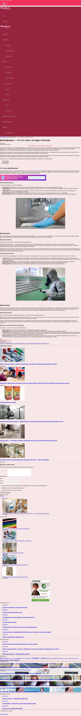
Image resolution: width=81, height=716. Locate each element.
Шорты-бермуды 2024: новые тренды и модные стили (15, 577)
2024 (1, 658)
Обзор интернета (9, 132)
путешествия (4, 660)
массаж (40, 658)
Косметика (7, 94)
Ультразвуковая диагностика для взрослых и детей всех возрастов (20, 673)
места (43, 658)
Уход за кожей (8, 72)
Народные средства (10, 50)
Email (1, 480)
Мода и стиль (8, 110)
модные (48, 658)
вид (1, 340)
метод (9, 340)
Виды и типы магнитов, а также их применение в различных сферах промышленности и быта (28, 364)
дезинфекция (5, 340)
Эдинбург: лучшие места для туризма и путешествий (15, 564)
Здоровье (5, 39)
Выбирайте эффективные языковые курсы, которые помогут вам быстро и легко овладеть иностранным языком (34, 383)
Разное (5, 127)
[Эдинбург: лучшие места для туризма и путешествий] (9, 563)
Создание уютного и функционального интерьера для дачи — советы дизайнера (24, 459)
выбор (16, 658)
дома (23, 658)
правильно (61, 658)
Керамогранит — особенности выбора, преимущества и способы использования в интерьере (28, 440)
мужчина (56, 658)
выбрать (20, 658)
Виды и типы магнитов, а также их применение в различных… (17, 540)
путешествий (76, 658)
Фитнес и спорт (8, 56)
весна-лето (10, 658)
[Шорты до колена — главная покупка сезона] (9, 551)
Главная (2, 137)
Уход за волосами (9, 78)
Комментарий (3, 476)
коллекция (27, 658)
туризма (16, 660)
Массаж (7, 89)
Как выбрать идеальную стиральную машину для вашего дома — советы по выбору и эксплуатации (26, 513)
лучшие (35, 658)
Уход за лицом (8, 67)
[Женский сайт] (6, 9)
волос (14, 658)
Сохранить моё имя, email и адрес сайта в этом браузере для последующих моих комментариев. (24, 485)
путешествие (70, 658)
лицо (31, 658)
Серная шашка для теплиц (8, 402)
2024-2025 (5, 658)
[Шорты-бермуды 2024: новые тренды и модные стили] (9, 575)
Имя (1, 478)
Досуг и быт (6, 99)
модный (51, 658)
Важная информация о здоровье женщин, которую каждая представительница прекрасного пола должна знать (33, 679)
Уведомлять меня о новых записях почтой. (12, 490)
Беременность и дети (9, 116)
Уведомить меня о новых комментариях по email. (13, 488)
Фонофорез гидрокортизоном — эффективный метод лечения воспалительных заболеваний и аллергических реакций (36, 667)
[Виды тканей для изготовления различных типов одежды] (9, 527)
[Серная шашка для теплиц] (12, 399)
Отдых (6, 105)
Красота (5, 61)
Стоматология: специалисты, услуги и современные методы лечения (21, 691)
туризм (11, 660)
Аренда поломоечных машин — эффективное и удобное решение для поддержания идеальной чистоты (31, 421)
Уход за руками (8, 83)
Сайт (1, 483)
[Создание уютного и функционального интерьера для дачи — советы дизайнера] (12, 457)
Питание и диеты (7, 121)
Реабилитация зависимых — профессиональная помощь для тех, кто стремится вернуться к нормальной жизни (34, 685)
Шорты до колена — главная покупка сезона (13, 552)
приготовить (65, 658)
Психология (8, 45)
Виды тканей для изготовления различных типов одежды (16, 528)
